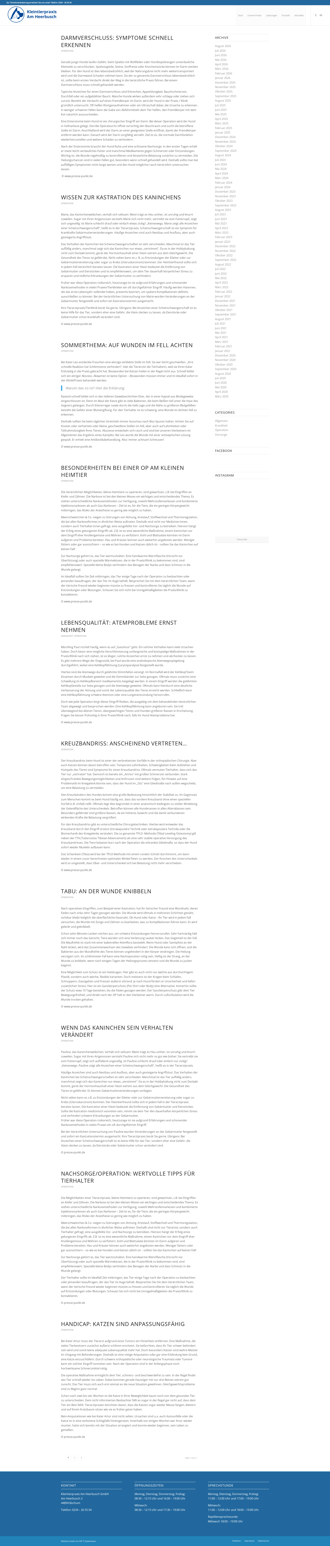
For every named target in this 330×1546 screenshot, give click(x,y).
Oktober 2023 (224, 201)
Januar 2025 (222, 132)
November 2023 (225, 196)
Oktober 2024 (224, 146)
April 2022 (221, 282)
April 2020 (221, 392)
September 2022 (225, 260)
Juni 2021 (221, 328)
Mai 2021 (221, 333)
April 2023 (221, 228)
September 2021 (225, 314)
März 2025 (221, 123)
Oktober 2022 (224, 255)
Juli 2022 (220, 269)
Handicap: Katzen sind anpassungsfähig (123, 1324)
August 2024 (223, 155)
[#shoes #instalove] (224, 527)
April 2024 (221, 173)
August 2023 (223, 210)
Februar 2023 (223, 237)
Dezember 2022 (225, 246)
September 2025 (225, 96)
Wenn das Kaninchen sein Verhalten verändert (117, 1031)
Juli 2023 (220, 214)
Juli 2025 (220, 105)
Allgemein (221, 421)
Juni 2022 (221, 273)
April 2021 (221, 337)
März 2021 (221, 342)
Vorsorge (221, 435)
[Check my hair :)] (260, 527)
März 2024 (221, 178)
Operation (67, 50)
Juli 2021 (220, 323)
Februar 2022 (223, 292)
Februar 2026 (223, 73)
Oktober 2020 (224, 364)
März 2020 (221, 396)
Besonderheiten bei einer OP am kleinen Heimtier (122, 471)
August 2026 (223, 46)
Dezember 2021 (225, 301)
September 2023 (225, 205)
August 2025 (223, 101)
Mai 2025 (221, 114)
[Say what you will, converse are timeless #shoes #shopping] (242, 527)
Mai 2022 (221, 278)
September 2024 (225, 151)
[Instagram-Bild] (260, 490)
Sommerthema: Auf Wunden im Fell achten (127, 345)
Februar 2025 (223, 128)
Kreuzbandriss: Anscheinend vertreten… (124, 743)
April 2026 (221, 64)
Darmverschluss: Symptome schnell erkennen (117, 41)
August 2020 (223, 374)
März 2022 (221, 287)
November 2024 (225, 142)
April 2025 (221, 119)
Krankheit (67, 635)
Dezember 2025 (225, 82)
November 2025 (225, 87)
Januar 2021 (222, 351)
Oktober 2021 (224, 310)
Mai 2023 (221, 223)
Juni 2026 (221, 55)
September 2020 (225, 369)
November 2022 (225, 251)
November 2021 (225, 305)
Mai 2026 (221, 60)
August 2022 (223, 264)
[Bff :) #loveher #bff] (224, 509)
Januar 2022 (222, 296)
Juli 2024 (220, 160)
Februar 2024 (223, 183)
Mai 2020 (221, 387)
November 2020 (225, 360)
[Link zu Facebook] (315, 15)
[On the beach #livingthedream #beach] (242, 509)
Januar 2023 (222, 242)
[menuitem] (240, 15)
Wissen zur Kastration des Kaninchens (121, 197)
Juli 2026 (220, 51)
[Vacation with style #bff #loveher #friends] (242, 490)
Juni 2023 (221, 219)
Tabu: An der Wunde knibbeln (106, 891)
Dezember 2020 (225, 355)
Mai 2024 (221, 169)
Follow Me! (242, 539)
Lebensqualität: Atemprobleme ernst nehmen (119, 626)
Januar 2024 (222, 187)
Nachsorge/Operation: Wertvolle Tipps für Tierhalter (128, 1177)
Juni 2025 (221, 110)
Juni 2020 (221, 383)
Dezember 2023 (225, 191)
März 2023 (221, 232)
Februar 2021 (223, 346)
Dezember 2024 (225, 137)
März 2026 (221, 69)
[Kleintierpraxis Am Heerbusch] (32, 15)
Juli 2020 (220, 378)
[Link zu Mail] (320, 15)
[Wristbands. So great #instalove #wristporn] (260, 509)
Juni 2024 (221, 164)
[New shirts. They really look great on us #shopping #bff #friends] (224, 490)
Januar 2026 (222, 78)
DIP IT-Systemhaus (87, 1541)
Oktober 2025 (224, 91)
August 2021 (223, 319)
